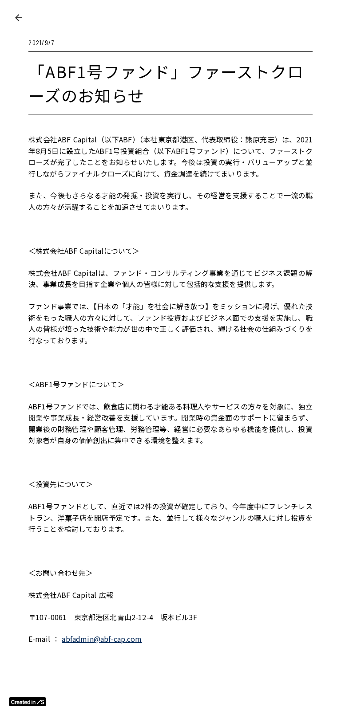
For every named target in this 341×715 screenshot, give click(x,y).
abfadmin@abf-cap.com (102, 638)
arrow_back (18, 17)
